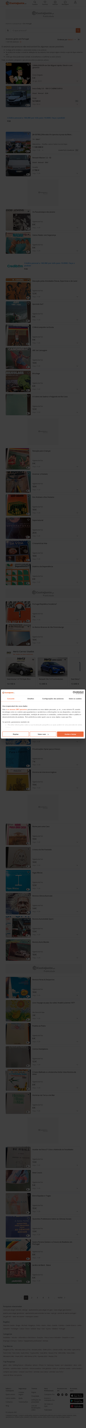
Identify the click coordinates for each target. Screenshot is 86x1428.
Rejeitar (16, 734)
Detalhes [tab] (30, 699)
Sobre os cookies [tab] (75, 699)
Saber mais (42, 734)
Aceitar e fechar (70, 734)
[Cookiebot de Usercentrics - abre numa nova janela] (74, 692)
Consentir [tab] (10, 699)
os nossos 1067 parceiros (17, 709)
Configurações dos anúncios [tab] (53, 699)
